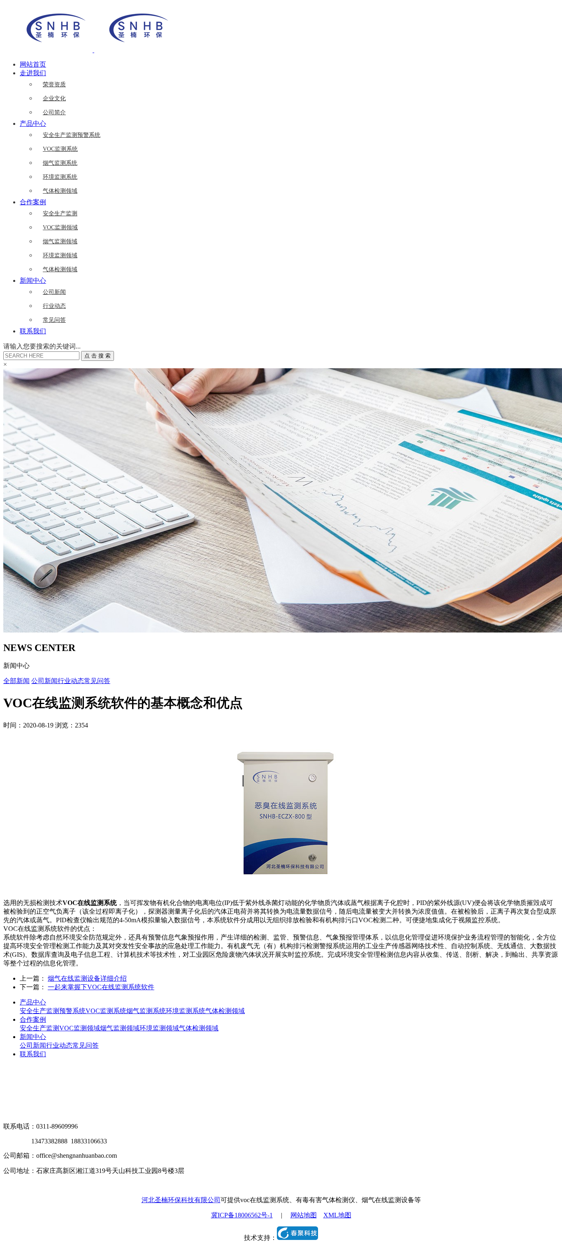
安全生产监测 (60, 213)
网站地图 (303, 1215)
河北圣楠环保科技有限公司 (181, 1199)
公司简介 (54, 112)
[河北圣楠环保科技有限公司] (93, 49)
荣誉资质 (54, 84)
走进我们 (33, 72)
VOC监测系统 (60, 149)
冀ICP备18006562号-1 (242, 1215)
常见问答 (54, 320)
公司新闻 (54, 292)
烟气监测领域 (60, 241)
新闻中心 (33, 280)
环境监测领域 (60, 255)
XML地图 (337, 1215)
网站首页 (33, 64)
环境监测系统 (60, 177)
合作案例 (33, 202)
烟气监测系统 (60, 163)
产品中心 (33, 123)
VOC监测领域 (60, 227)
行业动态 (54, 306)
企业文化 (54, 98)
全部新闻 (16, 680)
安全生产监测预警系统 (71, 135)
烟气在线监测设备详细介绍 (87, 978)
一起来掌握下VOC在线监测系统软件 (101, 987)
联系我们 (33, 331)
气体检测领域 (60, 191)
